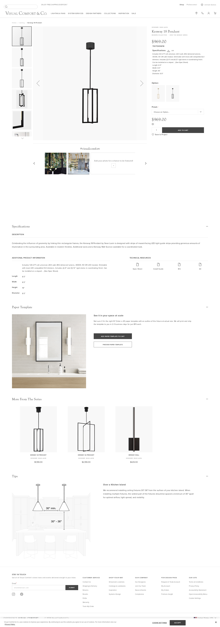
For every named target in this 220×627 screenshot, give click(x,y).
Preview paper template (113, 345)
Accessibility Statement (197, 590)
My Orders (165, 590)
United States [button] (210, 5)
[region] (110, 622)
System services (76, 13)
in (168, 50)
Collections (110, 13)
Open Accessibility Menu (198, 594)
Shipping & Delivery (90, 586)
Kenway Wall (134, 455)
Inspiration (123, 13)
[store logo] (26, 13)
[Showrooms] (196, 13)
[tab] (110, 226)
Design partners (93, 13)
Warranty (86, 602)
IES (179, 269)
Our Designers (140, 582)
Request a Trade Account (170, 582)
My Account (165, 586)
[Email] (45, 587)
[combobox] (21, 7)
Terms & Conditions (196, 582)
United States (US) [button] (205, 618)
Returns (85, 590)
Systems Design (115, 594)
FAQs (85, 598)
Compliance (139, 594)
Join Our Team (140, 586)
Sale (134, 13)
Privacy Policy (194, 586)
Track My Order (88, 606)
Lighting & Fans (58, 13)
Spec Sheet (137, 269)
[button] (38, 83)
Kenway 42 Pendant (86, 455)
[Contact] (202, 13)
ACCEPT (177, 623)
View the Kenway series (179, 35)
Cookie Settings (195, 598)
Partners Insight (167, 594)
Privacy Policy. (10, 624)
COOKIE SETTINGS (159, 623)
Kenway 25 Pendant (38, 455)
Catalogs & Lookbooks (117, 586)
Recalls (85, 594)
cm (172, 50)
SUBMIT (72, 587)
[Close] (216, 622)
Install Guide (158, 269)
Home (14, 23)
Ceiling (22, 23)
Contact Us (87, 582)
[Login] (209, 13)
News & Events (140, 590)
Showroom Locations (117, 582)
